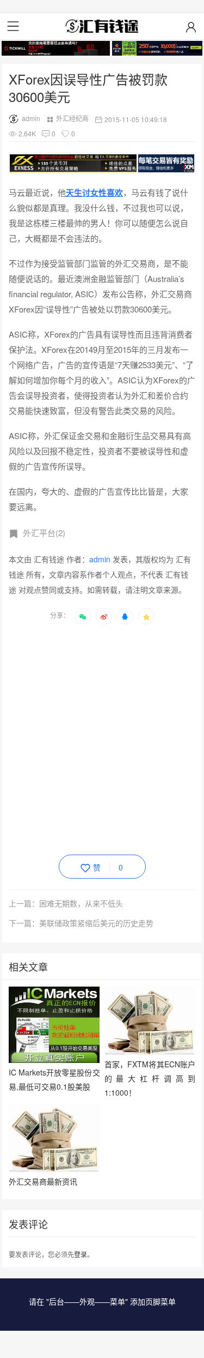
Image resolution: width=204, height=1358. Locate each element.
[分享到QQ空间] (146, 616)
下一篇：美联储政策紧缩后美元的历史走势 (81, 922)
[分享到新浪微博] (104, 616)
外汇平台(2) (44, 532)
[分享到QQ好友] (125, 616)
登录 (80, 1254)
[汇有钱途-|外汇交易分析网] (102, 26)
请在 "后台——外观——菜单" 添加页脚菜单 (102, 1301)
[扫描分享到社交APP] (83, 616)
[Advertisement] (102, 737)
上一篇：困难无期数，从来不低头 (66, 903)
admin (31, 118)
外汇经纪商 (72, 118)
